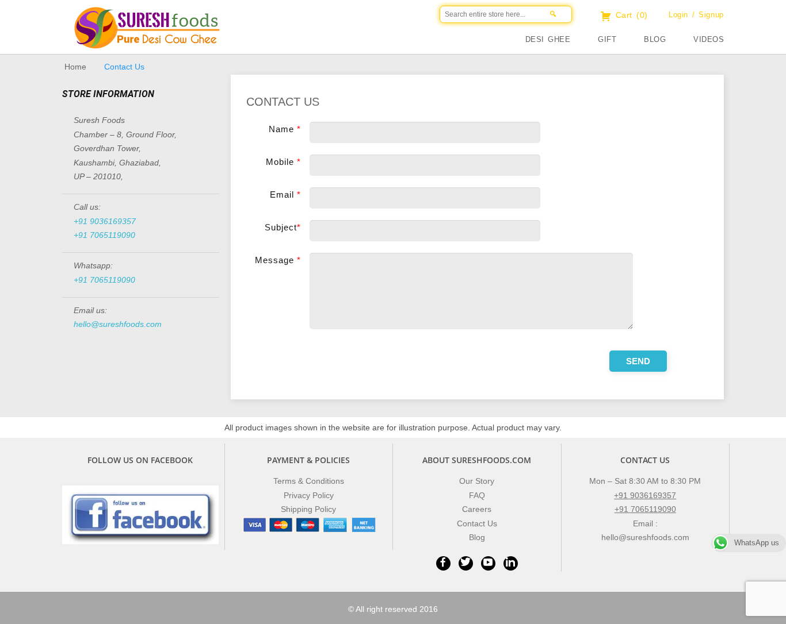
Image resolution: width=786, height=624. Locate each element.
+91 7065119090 (104, 235)
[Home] (295, 38)
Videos (708, 39)
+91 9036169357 (105, 221)
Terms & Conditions (308, 481)
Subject (283, 227)
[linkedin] (510, 563)
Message (278, 260)
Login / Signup (696, 14)
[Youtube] (488, 563)
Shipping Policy (308, 509)
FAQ (477, 495)
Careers (476, 509)
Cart (630, 15)
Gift (607, 39)
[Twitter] (466, 563)
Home (75, 66)
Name (285, 129)
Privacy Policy (309, 495)
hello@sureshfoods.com (118, 324)
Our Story (476, 481)
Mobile (283, 162)
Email (285, 194)
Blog (655, 39)
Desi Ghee (548, 39)
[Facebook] (443, 563)
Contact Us (477, 523)
